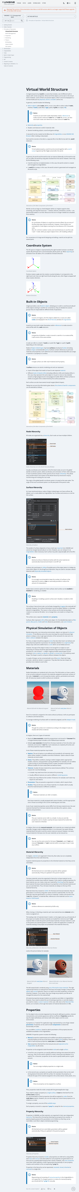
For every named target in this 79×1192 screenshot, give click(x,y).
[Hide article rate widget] (54, 1189)
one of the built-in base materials (58, 988)
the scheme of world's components (65, 385)
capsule (45, 653)
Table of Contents (8, 66)
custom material (43, 1002)
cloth (51, 644)
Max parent (34, 622)
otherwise (63, 473)
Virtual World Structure (11, 31)
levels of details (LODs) (39, 373)
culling (44, 567)
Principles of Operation (10, 29)
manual (37, 1159)
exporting (69, 251)
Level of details (67, 622)
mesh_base (63, 708)
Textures (30, 768)
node (54, 1049)
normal (35, 991)
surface (66, 1049)
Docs (24, 3)
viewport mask (71, 720)
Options (30, 753)
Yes (44, 1189)
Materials (30, 125)
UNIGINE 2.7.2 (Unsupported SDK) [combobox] (12, 16)
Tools (5, 53)
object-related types (37, 348)
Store (44, 3)
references (65, 116)
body (51, 641)
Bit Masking (8, 42)
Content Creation (8, 61)
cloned (61, 1167)
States (30, 760)
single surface (52, 1093)
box (35, 653)
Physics (7, 40)
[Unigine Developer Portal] (8, 3)
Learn (29, 3)
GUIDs (46, 891)
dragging (62, 606)
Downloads (36, 3)
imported (60, 548)
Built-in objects (32, 106)
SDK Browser (7, 48)
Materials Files (69, 1002)
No (50, 1189)
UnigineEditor (7, 50)
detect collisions (31, 638)
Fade (46, 622)
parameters (29, 1024)
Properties (8, 35)
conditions (38, 1029)
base (60, 1039)
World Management (10, 33)
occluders (53, 99)
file (51, 1106)
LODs (42, 620)
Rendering (8, 38)
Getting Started (8, 25)
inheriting (60, 882)
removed (28, 1169)
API (4, 59)
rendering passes (62, 775)
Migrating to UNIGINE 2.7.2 (11, 63)
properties (39, 125)
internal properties (68, 1106)
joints (46, 350)
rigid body (68, 643)
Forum (19, 3)
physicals (42, 99)
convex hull (58, 653)
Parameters (31, 782)
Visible (40, 622)
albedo (28, 991)
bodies (65, 348)
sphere (39, 653)
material (62, 370)
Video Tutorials (8, 27)
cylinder (51, 653)
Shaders (30, 785)
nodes (65, 1096)
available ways (51, 1103)
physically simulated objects (43, 571)
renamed (56, 1167)
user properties (69, 1160)
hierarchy (46, 435)
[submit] (22, 20)
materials (35, 856)
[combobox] (69, 3)
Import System (9, 44)
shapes (33, 350)
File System (8, 46)
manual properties (54, 1177)
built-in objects (45, 306)
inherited (66, 1167)
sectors (48, 99)
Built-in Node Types (9, 55)
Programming (7, 57)
